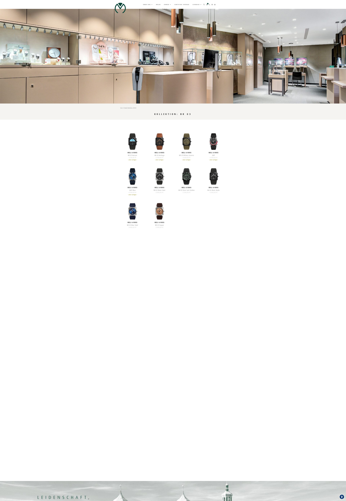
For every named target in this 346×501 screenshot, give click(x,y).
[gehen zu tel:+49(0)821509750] (209, 4)
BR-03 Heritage (159, 155)
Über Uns (147, 4)
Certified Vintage (181, 4)
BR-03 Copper (159, 225)
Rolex (158, 4)
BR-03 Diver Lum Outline (186, 190)
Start (121, 108)
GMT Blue (132, 190)
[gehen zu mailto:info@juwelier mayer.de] (212, 4)
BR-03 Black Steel (159, 190)
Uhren (166, 4)
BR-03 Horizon (132, 155)
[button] (204, 4)
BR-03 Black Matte (213, 190)
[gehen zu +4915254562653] (215, 4)
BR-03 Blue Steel (132, 225)
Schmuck (196, 4)
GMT (213, 155)
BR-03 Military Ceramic (186, 155)
